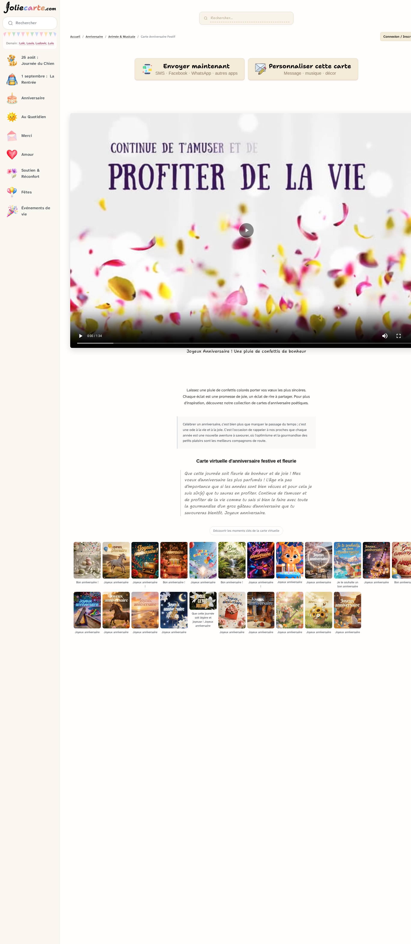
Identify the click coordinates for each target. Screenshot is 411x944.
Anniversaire (94, 37)
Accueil (75, 37)
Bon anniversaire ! (87, 582)
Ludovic (41, 43)
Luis (51, 43)
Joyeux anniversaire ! (145, 584)
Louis (30, 43)
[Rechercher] (205, 18)
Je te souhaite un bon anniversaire (347, 584)
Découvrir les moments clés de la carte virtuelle (246, 531)
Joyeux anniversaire (116, 582)
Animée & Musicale (121, 37)
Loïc (22, 43)
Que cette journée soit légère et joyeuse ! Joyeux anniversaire (203, 620)
